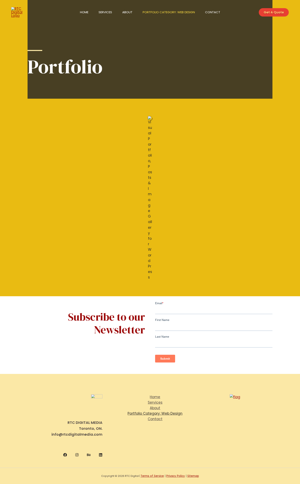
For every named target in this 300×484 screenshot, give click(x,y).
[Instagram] (77, 455)
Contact (212, 12)
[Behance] (89, 455)
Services (105, 12)
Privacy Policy (175, 476)
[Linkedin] (100, 455)
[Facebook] (65, 455)
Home (84, 12)
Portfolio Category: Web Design (169, 12)
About (127, 12)
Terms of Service (152, 476)
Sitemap (193, 476)
